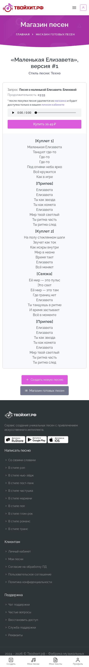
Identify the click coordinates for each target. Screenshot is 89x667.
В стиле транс (17, 529)
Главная (23, 34)
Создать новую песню (46, 380)
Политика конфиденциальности (29, 582)
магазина (60, 100)
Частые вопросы (19, 612)
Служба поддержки (21, 627)
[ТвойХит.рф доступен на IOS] (58, 439)
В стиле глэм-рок (20, 513)
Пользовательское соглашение (29, 574)
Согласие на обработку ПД (27, 566)
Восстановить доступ (22, 620)
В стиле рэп (16, 467)
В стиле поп (16, 506)
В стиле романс (18, 521)
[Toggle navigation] (74, 7)
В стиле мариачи (19, 498)
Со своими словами (21, 460)
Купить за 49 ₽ (44, 124)
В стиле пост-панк (20, 483)
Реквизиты (15, 635)
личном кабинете (52, 104)
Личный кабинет (19, 551)
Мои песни (15, 559)
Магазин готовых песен (46, 391)
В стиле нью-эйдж (20, 475)
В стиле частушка (20, 490)
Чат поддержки (18, 604)
